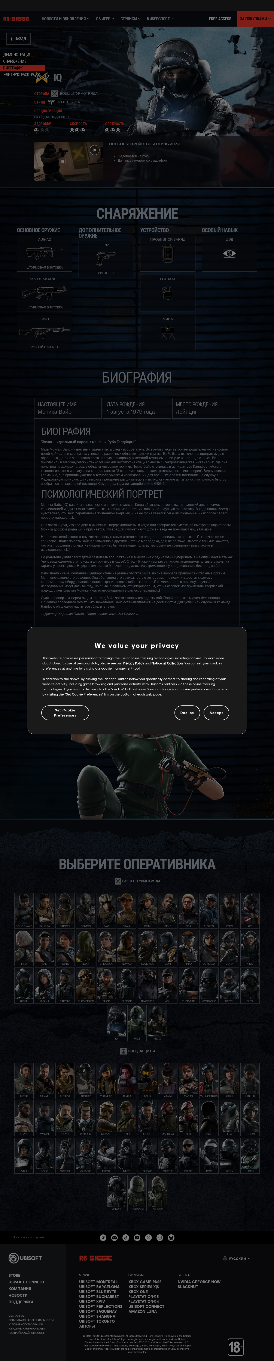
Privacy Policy (133, 663)
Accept (216, 713)
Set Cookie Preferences (65, 712)
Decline (187, 713)
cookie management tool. (120, 668)
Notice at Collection (167, 663)
